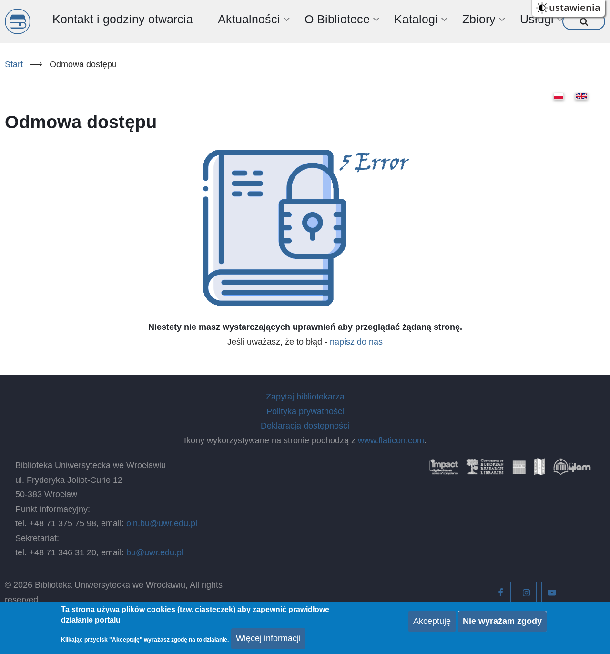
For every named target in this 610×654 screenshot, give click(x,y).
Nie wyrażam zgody (502, 621)
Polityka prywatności (305, 411)
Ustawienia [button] (574, 7)
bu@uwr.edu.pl (154, 552)
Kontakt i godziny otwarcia (122, 19)
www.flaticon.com (391, 440)
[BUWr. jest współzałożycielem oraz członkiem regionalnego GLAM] (572, 470)
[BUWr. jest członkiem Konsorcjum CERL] (485, 470)
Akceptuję (432, 621)
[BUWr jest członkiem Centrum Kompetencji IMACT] (443, 470)
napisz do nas (356, 342)
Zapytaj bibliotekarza (305, 396)
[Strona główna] (17, 21)
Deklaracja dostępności (305, 425)
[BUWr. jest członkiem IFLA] (519, 470)
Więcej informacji (268, 639)
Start (14, 64)
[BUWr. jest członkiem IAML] (539, 470)
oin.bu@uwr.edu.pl (161, 523)
